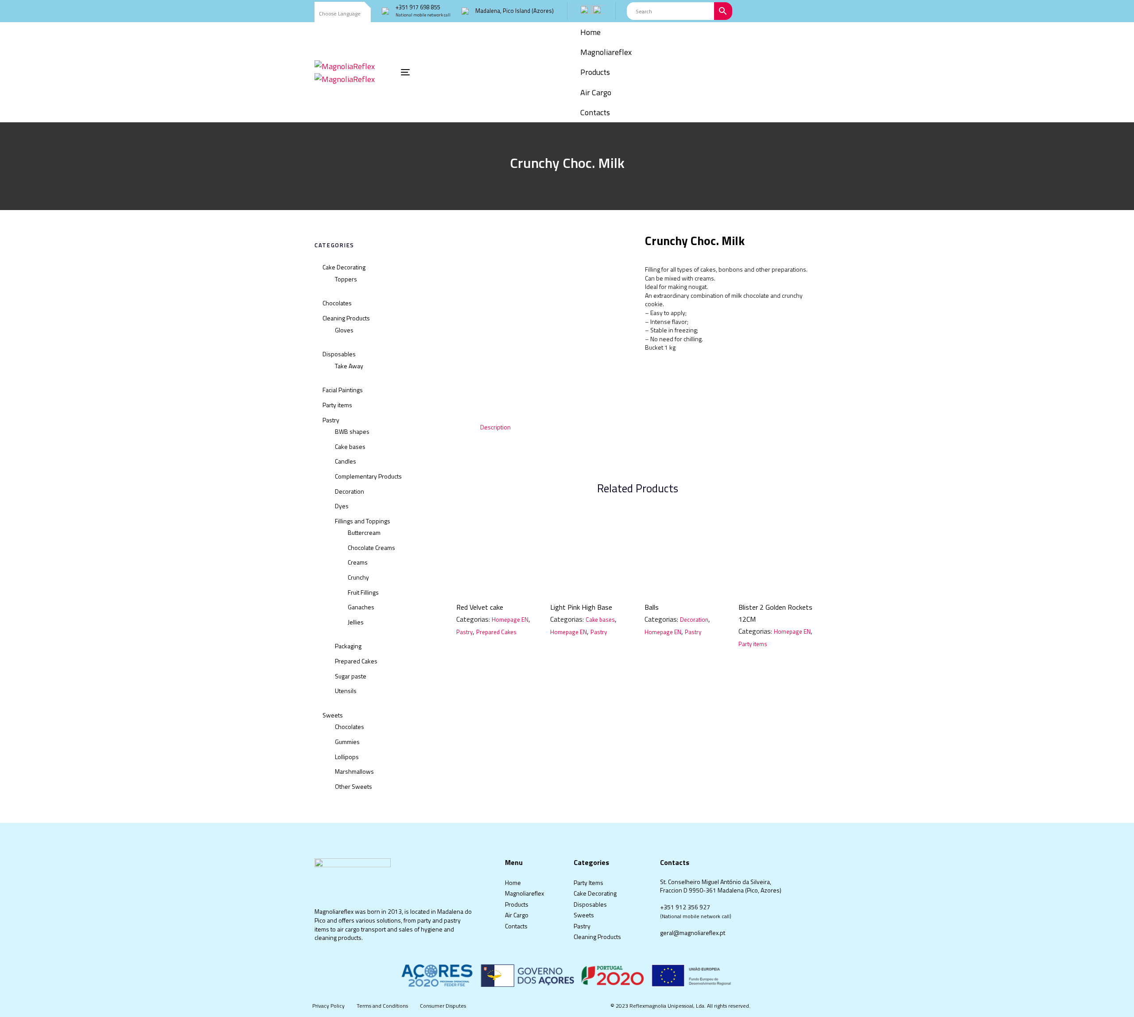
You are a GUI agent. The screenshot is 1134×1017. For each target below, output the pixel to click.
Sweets (332, 715)
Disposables (339, 353)
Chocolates (337, 303)
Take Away (349, 365)
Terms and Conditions (382, 1005)
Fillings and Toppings (362, 521)
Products (516, 904)
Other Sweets (353, 786)
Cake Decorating (343, 267)
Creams (358, 562)
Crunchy (358, 577)
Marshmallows (354, 771)
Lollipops (347, 756)
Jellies (356, 622)
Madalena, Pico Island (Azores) (514, 10)
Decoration (349, 491)
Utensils (346, 690)
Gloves (344, 330)
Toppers (346, 279)
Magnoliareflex (524, 893)
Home (513, 882)
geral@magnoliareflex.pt (692, 932)
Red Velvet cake (479, 607)
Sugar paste (350, 676)
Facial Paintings (342, 389)
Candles (345, 461)
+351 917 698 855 (418, 7)
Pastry (330, 420)
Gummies (347, 741)
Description (495, 427)
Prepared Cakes (356, 661)
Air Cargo (516, 915)
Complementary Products (368, 476)
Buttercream (364, 532)
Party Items (588, 882)
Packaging (348, 646)
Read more (497, 580)
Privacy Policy (328, 1005)
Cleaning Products (346, 318)
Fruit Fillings (363, 592)
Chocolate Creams (371, 547)
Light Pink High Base (581, 607)
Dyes (342, 505)
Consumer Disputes (443, 1005)
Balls (652, 607)
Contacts (516, 926)
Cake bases (350, 446)
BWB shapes (352, 431)
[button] (342, 14)
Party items (337, 404)
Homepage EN (510, 619)
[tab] (495, 427)
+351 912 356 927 (685, 907)
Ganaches (361, 607)
